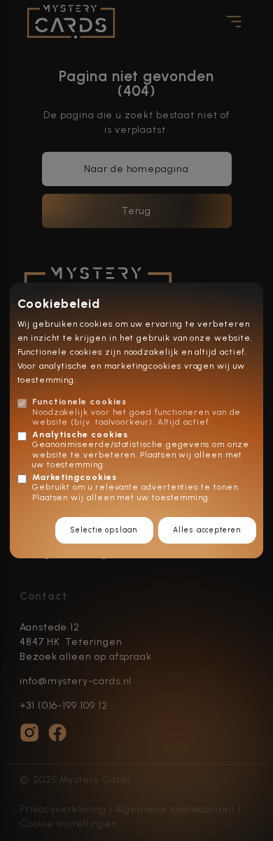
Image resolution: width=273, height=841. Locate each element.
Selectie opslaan (104, 530)
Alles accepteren (207, 530)
